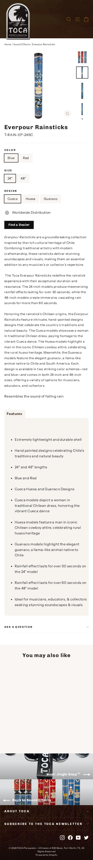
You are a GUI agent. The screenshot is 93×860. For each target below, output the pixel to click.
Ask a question (18, 626)
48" (23, 178)
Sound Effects (21, 44)
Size (8, 170)
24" (10, 178)
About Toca (17, 811)
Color (10, 150)
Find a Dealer (19, 225)
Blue (11, 158)
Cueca (13, 199)
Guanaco (51, 199)
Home (7, 44)
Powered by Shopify (46, 855)
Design (10, 190)
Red (26, 158)
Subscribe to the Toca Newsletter (43, 824)
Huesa (30, 199)
